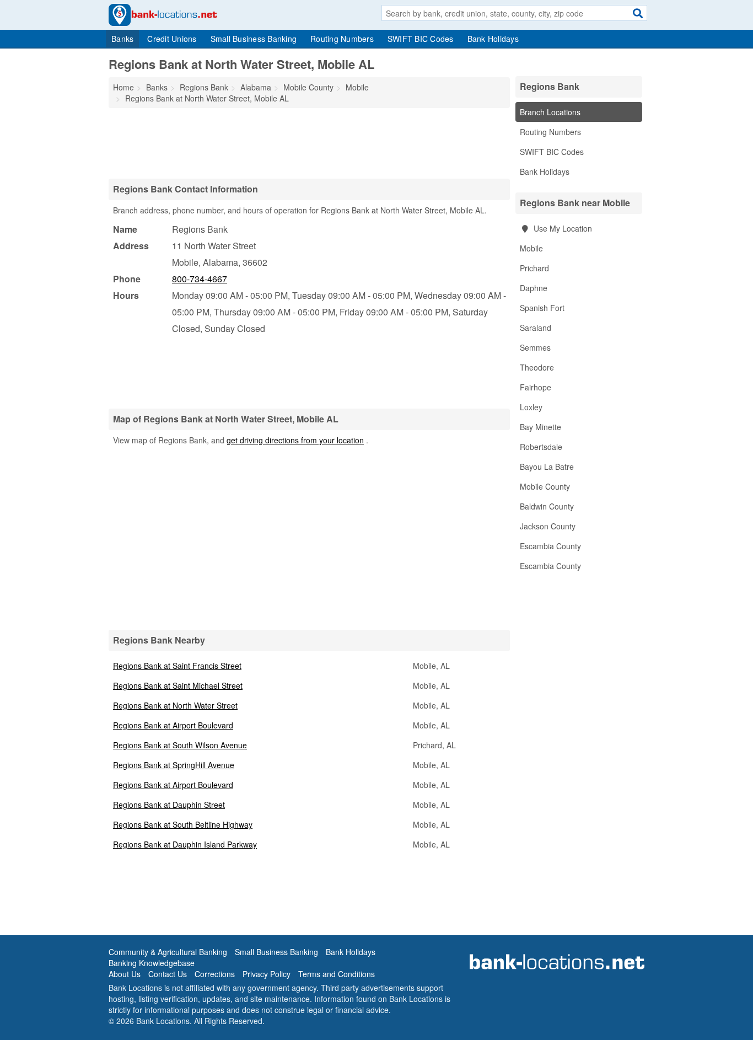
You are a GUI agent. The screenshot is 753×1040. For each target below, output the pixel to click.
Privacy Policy (267, 973)
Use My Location (561, 228)
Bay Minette (540, 426)
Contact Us (167, 973)
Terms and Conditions (336, 973)
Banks (122, 38)
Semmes (535, 347)
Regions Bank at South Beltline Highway (182, 824)
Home (123, 87)
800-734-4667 (199, 278)
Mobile (531, 248)
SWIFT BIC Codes (421, 38)
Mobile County (545, 486)
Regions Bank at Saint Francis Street (177, 665)
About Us (125, 973)
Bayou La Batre (547, 466)
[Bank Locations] (163, 13)
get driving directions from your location (295, 440)
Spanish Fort (542, 307)
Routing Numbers (342, 38)
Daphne (533, 287)
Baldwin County (547, 506)
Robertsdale (541, 446)
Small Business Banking (254, 38)
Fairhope (535, 387)
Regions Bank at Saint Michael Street (178, 685)
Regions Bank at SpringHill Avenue (173, 764)
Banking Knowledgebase (152, 962)
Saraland (535, 327)
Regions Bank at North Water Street (175, 705)
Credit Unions (171, 38)
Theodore (537, 367)
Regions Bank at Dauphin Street (169, 804)
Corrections (215, 973)
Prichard (534, 268)
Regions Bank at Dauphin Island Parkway (185, 844)
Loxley (531, 406)
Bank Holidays (493, 38)
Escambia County (550, 545)
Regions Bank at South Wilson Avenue (180, 744)
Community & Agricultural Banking (168, 951)
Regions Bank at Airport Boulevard (173, 725)
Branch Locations (550, 111)
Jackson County (547, 526)
